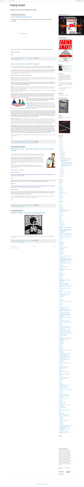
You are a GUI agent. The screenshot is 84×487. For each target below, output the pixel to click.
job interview (62, 352)
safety (60, 382)
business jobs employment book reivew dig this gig (65, 294)
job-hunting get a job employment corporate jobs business (65, 210)
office (60, 213)
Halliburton (61, 243)
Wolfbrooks (61, 265)
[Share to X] (35, 58)
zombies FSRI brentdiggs (17, 59)
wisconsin (61, 421)
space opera (62, 393)
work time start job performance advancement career (65, 427)
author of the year (62, 273)
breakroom (61, 289)
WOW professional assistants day (65, 262)
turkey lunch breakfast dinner (64, 414)
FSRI (60, 183)
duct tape (61, 318)
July (61, 167)
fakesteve (61, 325)
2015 (61, 141)
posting (61, 376)
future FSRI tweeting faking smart (65, 330)
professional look (62, 378)
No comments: (27, 240)
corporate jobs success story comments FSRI (64, 308)
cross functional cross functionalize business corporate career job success (65, 310)
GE (60, 239)
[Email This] (33, 58)
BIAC (60, 222)
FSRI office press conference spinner (66, 237)
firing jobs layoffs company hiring (65, 326)
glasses (61, 205)
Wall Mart (61, 264)
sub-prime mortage (63, 402)
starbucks (61, 397)
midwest (61, 212)
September (62, 156)
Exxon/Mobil (62, 232)
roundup (61, 218)
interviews (61, 186)
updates (61, 419)
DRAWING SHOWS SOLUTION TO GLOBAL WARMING (28, 213)
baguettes (61, 276)
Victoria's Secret (62, 257)
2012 (61, 146)
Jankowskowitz (62, 248)
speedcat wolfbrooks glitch (64, 394)
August (62, 157)
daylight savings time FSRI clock (65, 312)
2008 (61, 175)
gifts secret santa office (63, 334)
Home (34, 246)
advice (61, 187)
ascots (61, 271)
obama (61, 361)
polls (60, 217)
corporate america (63, 192)
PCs (60, 254)
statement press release (64, 398)
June (61, 169)
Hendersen (61, 244)
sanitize (61, 383)
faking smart (62, 188)
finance (61, 202)
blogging (61, 282)
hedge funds (62, 343)
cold (60, 298)
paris (60, 365)
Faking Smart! (17, 5)
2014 (61, 143)
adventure (61, 267)
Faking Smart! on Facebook (64, 95)
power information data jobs (64, 377)
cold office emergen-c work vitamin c (66, 301)
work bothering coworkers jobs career (66, 425)
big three (61, 278)
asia (60, 272)
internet (61, 206)
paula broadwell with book (64, 366)
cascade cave (62, 296)
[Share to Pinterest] (37, 58)
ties (60, 408)
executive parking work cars (64, 320)
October (62, 154)
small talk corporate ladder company (19, 206)
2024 (61, 137)
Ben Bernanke (62, 223)
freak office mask (62, 329)
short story (61, 388)
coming (61, 302)
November (62, 153)
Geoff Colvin (62, 242)
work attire (61, 424)
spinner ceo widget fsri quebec (65, 396)
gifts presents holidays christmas (65, 331)
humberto (61, 346)
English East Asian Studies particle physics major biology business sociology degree (26, 142)
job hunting (61, 208)
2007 (61, 176)
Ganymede (26, 166)
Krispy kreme (62, 249)
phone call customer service (64, 371)
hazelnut (61, 341)
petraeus (61, 370)
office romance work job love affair (65, 362)
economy (61, 319)
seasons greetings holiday (64, 387)
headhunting (62, 342)
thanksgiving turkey (63, 407)
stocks (61, 399)
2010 (61, 149)
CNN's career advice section (22, 154)
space (61, 392)
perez (60, 369)
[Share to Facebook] (36, 58)
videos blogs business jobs (64, 420)
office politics (62, 214)
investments (62, 207)
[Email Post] (31, 141)
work (60, 198)
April (61, 170)
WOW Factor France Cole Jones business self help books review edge (66, 259)
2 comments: (27, 141)
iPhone (61, 347)
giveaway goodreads (63, 335)
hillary (61, 345)
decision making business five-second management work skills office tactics (65, 314)
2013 (61, 144)
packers (61, 364)
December (62, 151)
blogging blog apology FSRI (64, 283)
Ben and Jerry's (62, 224)
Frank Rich (61, 238)
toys (60, 412)
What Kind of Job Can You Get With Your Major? (25, 64)
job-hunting (61, 181)
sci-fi (60, 219)
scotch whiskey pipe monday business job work (64, 385)
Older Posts (54, 246)
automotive (61, 275)
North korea (61, 253)
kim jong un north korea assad (65, 355)
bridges (61, 290)
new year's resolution (63, 358)
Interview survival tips (63, 247)
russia (61, 381)
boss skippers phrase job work (65, 288)
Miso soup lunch (62, 252)
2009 (61, 150)
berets (61, 277)
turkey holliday (62, 413)
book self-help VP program (64, 284)
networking (61, 197)
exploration (61, 324)
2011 (61, 147)
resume (61, 380)
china (60, 297)
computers (61, 191)
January (62, 173)
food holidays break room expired (65, 327)
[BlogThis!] (34, 58)
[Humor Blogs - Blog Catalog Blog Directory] (65, 468)
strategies (61, 401)
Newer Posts (13, 246)
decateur (61, 196)
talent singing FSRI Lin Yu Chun (65, 404)
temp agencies (62, 406)
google (61, 336)
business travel (62, 201)
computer (61, 303)
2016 (61, 140)
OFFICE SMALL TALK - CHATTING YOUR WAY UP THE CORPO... (66, 163)
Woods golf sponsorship (64, 266)
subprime (61, 403)
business (61, 182)
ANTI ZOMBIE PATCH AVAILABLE (21, 17)
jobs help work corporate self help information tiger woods (65, 354)
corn (60, 306)
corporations (62, 193)
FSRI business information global (65, 233)
